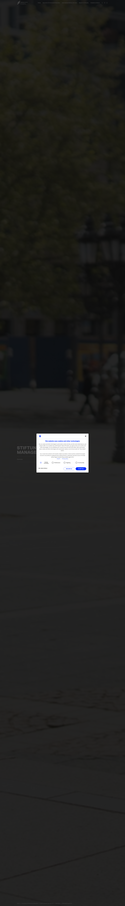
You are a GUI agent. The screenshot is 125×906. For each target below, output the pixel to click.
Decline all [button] (69, 468)
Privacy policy (65, 458)
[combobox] (85, 436)
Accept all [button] (81, 468)
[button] (43, 468)
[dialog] (62, 453)
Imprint (58, 458)
